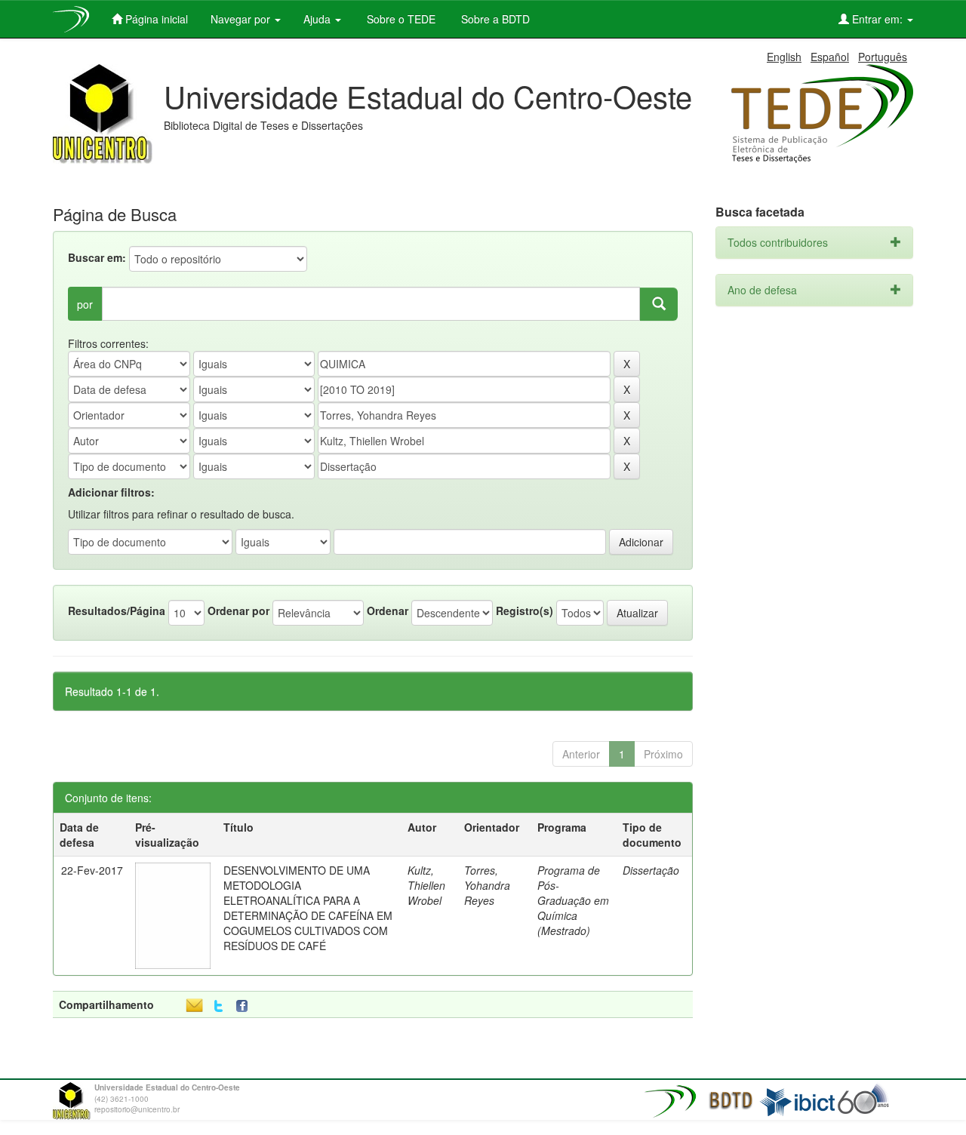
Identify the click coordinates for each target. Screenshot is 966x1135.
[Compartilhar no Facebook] (245, 1006)
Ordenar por (238, 610)
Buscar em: (97, 257)
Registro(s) (524, 610)
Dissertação (651, 870)
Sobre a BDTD (494, 18)
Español (830, 56)
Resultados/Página (116, 610)
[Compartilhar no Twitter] (218, 1006)
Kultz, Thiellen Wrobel (426, 885)
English (784, 56)
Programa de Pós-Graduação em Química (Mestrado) (573, 900)
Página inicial (155, 18)
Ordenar (387, 610)
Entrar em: (877, 18)
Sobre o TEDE (399, 18)
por (85, 304)
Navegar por (242, 18)
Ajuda (318, 18)
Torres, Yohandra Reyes (487, 885)
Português (882, 56)
